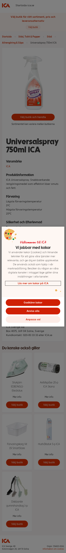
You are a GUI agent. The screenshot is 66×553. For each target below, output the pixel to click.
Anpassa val (33, 319)
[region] (33, 277)
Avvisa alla (33, 311)
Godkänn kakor (33, 302)
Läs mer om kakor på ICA (33, 283)
